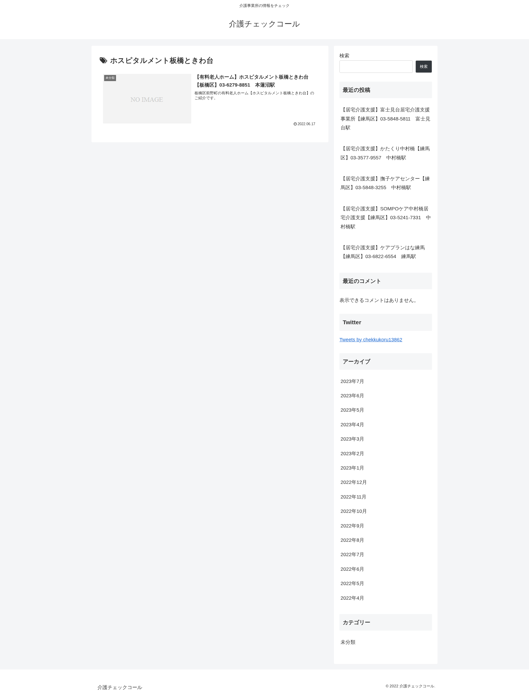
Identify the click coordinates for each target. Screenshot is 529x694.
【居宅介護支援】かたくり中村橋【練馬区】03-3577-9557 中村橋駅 (385, 153)
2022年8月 (352, 540)
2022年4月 (352, 598)
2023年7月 (352, 381)
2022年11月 (353, 497)
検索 (344, 55)
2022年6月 (352, 569)
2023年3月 (352, 439)
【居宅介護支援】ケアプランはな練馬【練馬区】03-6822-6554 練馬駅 (383, 252)
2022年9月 (352, 526)
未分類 (348, 642)
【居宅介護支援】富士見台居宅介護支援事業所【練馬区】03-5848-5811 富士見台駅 (385, 118)
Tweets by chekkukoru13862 (370, 339)
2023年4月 (352, 424)
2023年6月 (352, 395)
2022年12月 (354, 482)
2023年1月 (352, 468)
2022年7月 (352, 554)
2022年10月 (354, 511)
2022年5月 (352, 583)
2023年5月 (352, 410)
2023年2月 (352, 453)
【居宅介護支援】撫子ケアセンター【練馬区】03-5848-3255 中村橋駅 (385, 183)
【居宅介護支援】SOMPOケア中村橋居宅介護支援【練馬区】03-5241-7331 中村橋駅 (386, 217)
